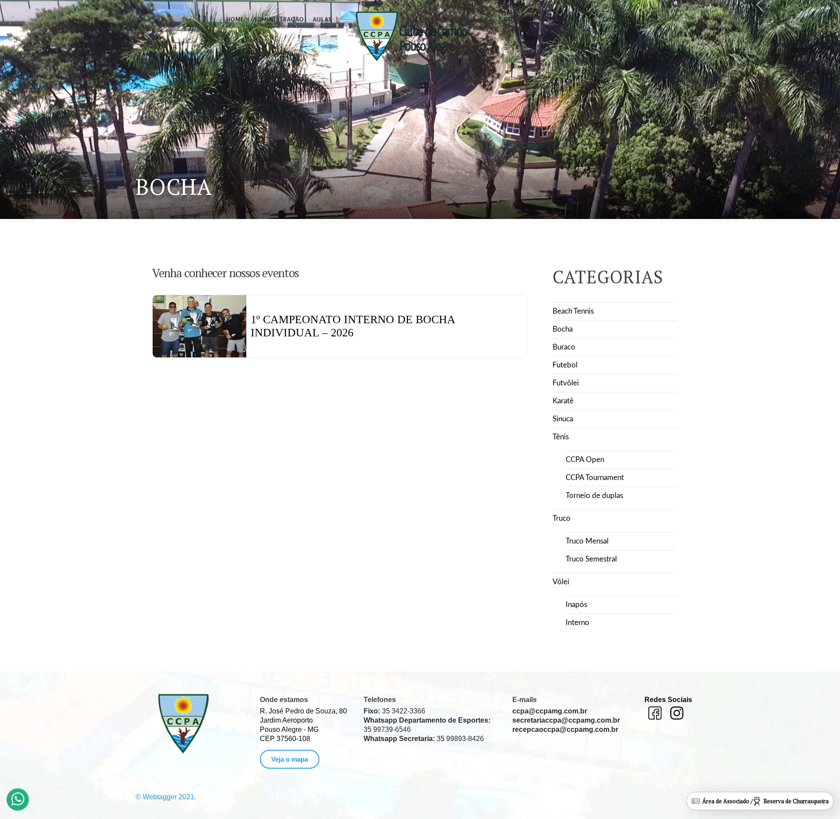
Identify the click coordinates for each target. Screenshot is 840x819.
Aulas (322, 19)
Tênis (561, 437)
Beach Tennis (573, 311)
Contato (617, 19)
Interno (577, 622)
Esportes (519, 19)
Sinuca (563, 419)
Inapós (576, 604)
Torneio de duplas (594, 495)
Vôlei (561, 582)
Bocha (563, 329)
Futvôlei (566, 383)
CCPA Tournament (595, 477)
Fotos (584, 19)
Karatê (563, 401)
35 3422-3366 (394, 711)
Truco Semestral (591, 559)
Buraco (564, 347)
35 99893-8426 (424, 738)
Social (554, 19)
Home (235, 19)
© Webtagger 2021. (166, 797)
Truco (561, 518)
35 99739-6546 (427, 725)
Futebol (565, 365)
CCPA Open (585, 459)
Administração (278, 19)
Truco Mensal (587, 541)
